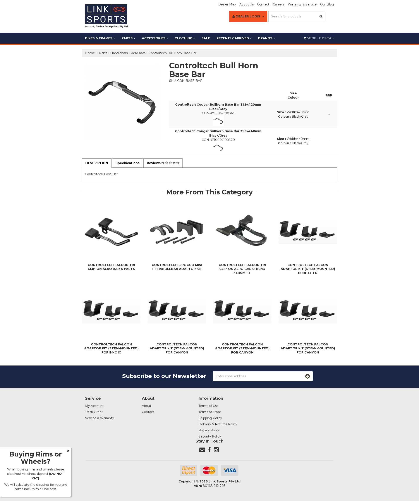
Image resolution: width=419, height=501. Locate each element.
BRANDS (265, 38)
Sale (205, 38)
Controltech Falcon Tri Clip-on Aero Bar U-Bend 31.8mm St (242, 269)
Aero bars (138, 53)
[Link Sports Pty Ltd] (106, 14)
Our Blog (327, 4)
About (146, 406)
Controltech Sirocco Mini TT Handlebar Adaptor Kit (177, 267)
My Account (94, 406)
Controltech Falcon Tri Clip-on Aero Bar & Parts (111, 267)
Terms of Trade (210, 412)
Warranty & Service (302, 4)
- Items (319, 38)
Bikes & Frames (99, 38)
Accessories (154, 38)
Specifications (127, 163)
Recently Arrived (233, 38)
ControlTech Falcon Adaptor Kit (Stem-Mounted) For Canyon (177, 348)
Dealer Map (227, 4)
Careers (278, 4)
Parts (128, 38)
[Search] (321, 16)
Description (96, 163)
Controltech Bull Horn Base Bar (172, 53)
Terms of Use (209, 406)
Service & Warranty (99, 418)
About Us (246, 4)
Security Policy (210, 436)
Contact (263, 4)
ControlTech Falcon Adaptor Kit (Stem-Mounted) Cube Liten (308, 269)
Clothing (184, 38)
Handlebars (119, 53)
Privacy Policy (209, 430)
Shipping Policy (210, 418)
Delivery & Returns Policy (218, 424)
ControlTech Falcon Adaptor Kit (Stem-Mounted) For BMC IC (111, 348)
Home (90, 53)
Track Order (94, 412)
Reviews (154, 163)
